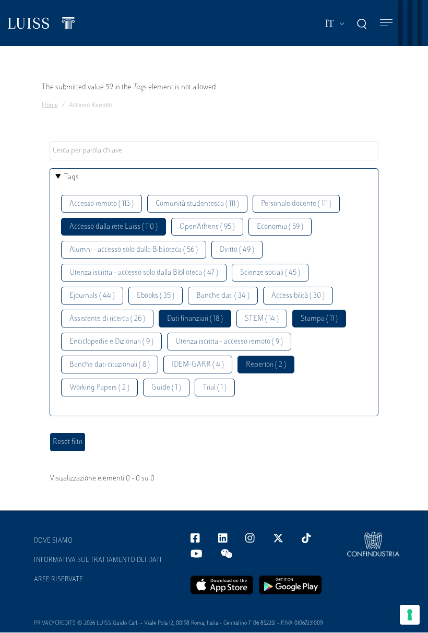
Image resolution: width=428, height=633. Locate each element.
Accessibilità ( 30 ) (298, 296)
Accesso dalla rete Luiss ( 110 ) (113, 227)
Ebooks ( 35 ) (155, 296)
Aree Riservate (58, 580)
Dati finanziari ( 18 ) (195, 319)
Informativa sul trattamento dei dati (98, 560)
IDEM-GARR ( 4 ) (198, 365)
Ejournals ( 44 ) (92, 296)
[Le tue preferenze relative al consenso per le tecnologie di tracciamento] (410, 615)
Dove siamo (53, 541)
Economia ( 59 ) (280, 227)
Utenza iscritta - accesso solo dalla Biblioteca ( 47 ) (143, 273)
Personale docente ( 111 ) (296, 204)
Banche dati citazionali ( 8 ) (109, 365)
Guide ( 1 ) (166, 388)
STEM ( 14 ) (262, 319)
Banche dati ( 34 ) (222, 296)
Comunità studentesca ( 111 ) (197, 204)
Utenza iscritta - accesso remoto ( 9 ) (229, 342)
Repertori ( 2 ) (266, 365)
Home (50, 105)
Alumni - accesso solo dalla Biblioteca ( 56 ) (133, 250)
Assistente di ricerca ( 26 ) (107, 319)
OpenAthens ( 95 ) (207, 227)
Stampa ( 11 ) (319, 319)
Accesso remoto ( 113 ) (101, 204)
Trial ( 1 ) (215, 388)
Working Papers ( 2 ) (99, 388)
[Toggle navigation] (386, 23)
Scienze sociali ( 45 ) (270, 273)
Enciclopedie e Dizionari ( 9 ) (111, 342)
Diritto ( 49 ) (237, 250)
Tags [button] (71, 177)
